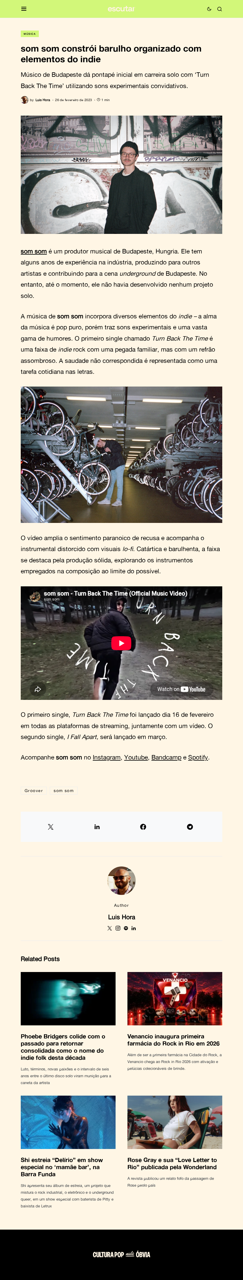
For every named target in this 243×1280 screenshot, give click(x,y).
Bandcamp (166, 757)
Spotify (198, 757)
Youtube (136, 757)
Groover (34, 790)
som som (34, 251)
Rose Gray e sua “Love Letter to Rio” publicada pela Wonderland (172, 1163)
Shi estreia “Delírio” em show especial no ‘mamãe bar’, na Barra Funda (62, 1166)
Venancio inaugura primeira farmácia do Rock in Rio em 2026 (173, 1039)
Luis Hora (121, 916)
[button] (24, 9)
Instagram (107, 757)
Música (30, 33)
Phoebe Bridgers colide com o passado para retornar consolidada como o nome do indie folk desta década (63, 1046)
